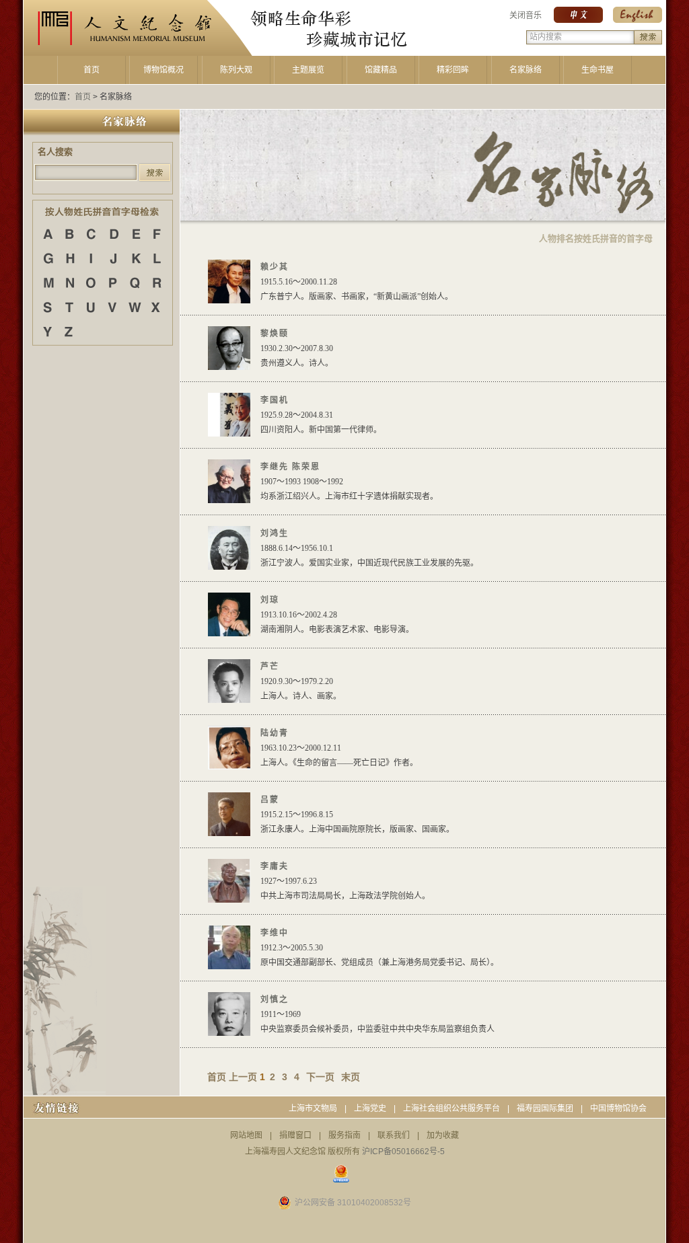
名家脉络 (525, 70)
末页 (350, 1076)
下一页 (320, 1076)
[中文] (578, 20)
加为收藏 (443, 1135)
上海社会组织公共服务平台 (451, 1108)
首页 (91, 70)
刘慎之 (274, 999)
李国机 (274, 400)
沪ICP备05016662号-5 (403, 1151)
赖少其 (274, 267)
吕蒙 (269, 799)
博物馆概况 (163, 70)
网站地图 (246, 1135)
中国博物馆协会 (618, 1108)
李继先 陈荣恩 (290, 467)
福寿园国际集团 (545, 1108)
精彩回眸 (453, 70)
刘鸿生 (274, 533)
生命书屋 (597, 70)
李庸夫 (274, 866)
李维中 (274, 933)
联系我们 (393, 1135)
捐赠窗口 (295, 1135)
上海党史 (370, 1108)
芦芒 (269, 666)
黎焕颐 (274, 333)
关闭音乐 (525, 15)
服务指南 (344, 1135)
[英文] (637, 20)
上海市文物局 (313, 1108)
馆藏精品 (381, 70)
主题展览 (308, 70)
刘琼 (269, 600)
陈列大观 (236, 70)
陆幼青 (274, 733)
